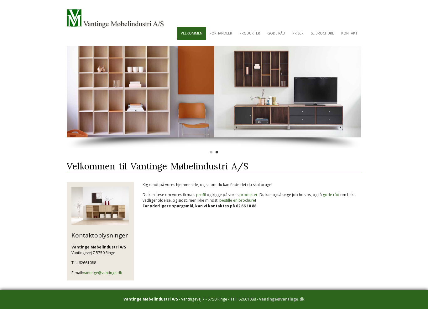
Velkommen (191, 33)
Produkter (249, 33)
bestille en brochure (237, 200)
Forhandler (221, 33)
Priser (298, 33)
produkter (248, 194)
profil (201, 194)
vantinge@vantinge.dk (102, 272)
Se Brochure (322, 33)
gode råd (331, 194)
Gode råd (276, 33)
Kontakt (349, 33)
